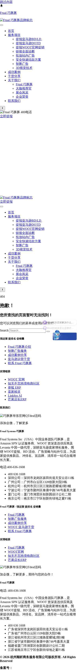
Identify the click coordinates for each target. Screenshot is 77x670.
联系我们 (14, 100)
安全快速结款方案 (28, 59)
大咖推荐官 (24, 88)
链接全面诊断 (25, 51)
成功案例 (14, 72)
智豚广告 (22, 63)
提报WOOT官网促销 (30, 47)
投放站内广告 (25, 55)
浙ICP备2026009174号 (28, 667)
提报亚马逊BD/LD (29, 39)
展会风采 (22, 92)
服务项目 (14, 35)
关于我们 (14, 80)
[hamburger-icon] (1, 25)
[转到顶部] (1, 6)
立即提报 (6, 201)
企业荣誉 (22, 96)
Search (4, 330)
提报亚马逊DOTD (28, 43)
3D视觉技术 (24, 68)
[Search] (48, 331)
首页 (11, 31)
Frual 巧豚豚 (8, 12)
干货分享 (14, 76)
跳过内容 (6, 2)
